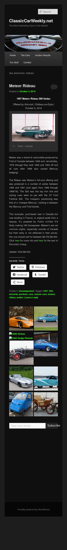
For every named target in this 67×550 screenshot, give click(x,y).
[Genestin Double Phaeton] (21, 353)
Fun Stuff (14, 62)
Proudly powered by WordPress (34, 509)
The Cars (25, 55)
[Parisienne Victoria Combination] (46, 404)
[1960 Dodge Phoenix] (21, 338)
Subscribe (52, 425)
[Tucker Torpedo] (46, 318)
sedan (20, 297)
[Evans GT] (21, 318)
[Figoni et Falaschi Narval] (46, 379)
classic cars (40, 294)
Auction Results (42, 55)
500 (51, 291)
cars (31, 294)
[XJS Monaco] (21, 379)
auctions (23, 294)
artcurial (13, 294)
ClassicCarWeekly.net (31, 21)
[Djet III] (46, 344)
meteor (51, 294)
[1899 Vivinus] (17, 334)
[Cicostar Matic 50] (21, 404)
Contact (27, 62)
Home (13, 55)
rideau (12, 297)
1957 (45, 291)
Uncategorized (26, 291)
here (17, 240)
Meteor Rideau (22, 85)
